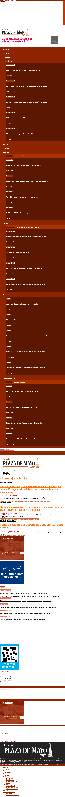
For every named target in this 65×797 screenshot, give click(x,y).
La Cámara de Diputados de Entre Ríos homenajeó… (24, 165)
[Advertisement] (32, 633)
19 (4, 680)
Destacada (3, 482)
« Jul (1, 685)
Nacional (6, 53)
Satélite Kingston (45, 501)
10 (1, 678)
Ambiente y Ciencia (9, 378)
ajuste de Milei (4, 501)
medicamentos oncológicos (28, 501)
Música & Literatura (5, 598)
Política (5, 144)
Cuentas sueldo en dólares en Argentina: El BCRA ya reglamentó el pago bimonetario (21, 21)
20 (5, 680)
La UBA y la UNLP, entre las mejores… (19, 213)
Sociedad (6, 152)
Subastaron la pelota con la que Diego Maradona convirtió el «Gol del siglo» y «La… (21, 15)
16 (10, 678)
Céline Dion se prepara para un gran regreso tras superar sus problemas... (25, 601)
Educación (9, 160)
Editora (3, 495)
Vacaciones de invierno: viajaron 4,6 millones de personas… (26, 352)
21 (7, 680)
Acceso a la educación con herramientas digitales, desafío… (27, 181)
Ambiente (9, 386)
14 (7, 678)
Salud (8, 783)
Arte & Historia (10, 231)
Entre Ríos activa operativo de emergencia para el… (24, 423)
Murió (38, 501)
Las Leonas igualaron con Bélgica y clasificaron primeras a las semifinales (19, 4)
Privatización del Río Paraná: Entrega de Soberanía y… (24, 439)
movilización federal (33, 519)
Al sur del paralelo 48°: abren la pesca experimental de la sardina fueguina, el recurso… (22, 10)
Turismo (5, 295)
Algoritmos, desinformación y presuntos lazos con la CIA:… (26, 86)
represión (22, 535)
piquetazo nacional (14, 535)
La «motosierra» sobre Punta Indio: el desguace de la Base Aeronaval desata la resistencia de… (24, 8)
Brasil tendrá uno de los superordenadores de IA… (23, 70)
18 (2, 680)
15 (9, 678)
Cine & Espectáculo (5, 590)
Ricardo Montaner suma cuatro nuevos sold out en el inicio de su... (23, 620)
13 (5, 678)
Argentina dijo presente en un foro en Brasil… (22, 304)
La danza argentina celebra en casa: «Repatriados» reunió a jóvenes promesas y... (28, 607)
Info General (10, 780)
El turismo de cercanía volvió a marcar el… (20, 320)
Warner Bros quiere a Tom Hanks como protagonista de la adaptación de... (25, 613)
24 (1, 682)
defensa (13, 519)
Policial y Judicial (11, 781)
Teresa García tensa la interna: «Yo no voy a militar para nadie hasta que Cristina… (20, 19)
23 (10, 680)
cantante (17, 501)
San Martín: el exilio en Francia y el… (18, 252)
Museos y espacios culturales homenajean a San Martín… (26, 284)
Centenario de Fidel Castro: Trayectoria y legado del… (24, 268)
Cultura (5, 223)
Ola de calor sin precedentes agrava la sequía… (22, 391)
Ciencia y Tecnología (12, 795)
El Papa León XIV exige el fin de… (17, 118)
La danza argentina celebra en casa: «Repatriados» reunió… (26, 237)
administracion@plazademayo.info (15, 763)
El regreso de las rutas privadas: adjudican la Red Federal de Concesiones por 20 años (21, 12)
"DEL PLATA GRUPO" (53, 764)
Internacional (7, 61)
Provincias (6, 57)
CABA (9, 519)
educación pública (21, 519)
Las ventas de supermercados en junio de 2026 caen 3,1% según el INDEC (18, 24)
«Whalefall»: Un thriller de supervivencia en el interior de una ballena (17, 17)
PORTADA (6, 49)
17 (0, 680)
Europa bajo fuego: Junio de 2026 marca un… (21, 407)
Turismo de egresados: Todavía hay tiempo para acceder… (26, 367)
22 (9, 680)
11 (2, 678)
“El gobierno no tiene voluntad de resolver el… (22, 197)
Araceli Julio (11, 501)
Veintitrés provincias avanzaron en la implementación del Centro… (29, 336)
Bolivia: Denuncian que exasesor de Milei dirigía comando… (26, 102)
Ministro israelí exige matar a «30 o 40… (20, 134)
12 (4, 678)
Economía (6, 148)
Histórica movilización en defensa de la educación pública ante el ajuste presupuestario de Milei (31, 508)
